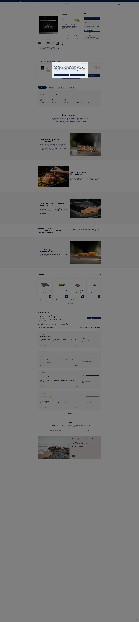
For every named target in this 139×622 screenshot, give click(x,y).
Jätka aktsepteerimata (84, 63)
